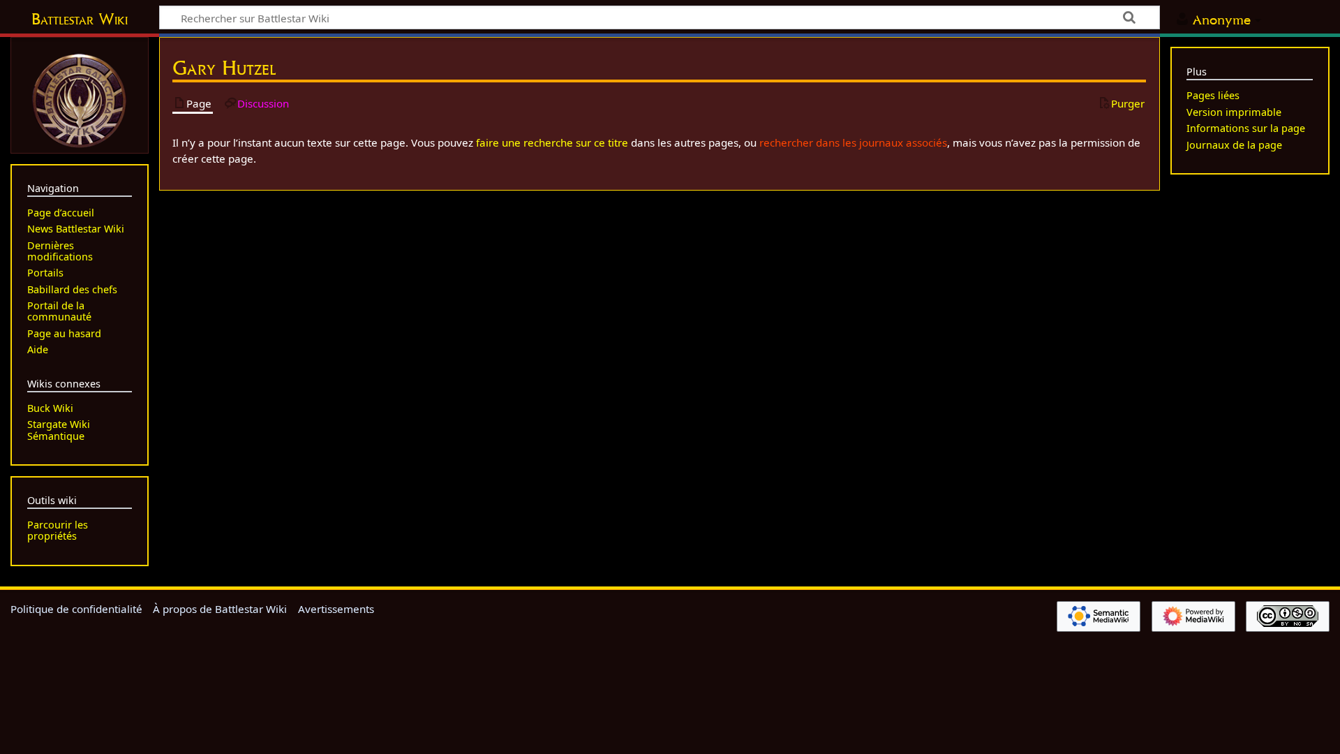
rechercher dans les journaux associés (853, 142)
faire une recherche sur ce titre (552, 142)
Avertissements (336, 609)
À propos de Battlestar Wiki (220, 609)
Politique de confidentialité (76, 609)
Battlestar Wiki (79, 19)
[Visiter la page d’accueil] (79, 99)
